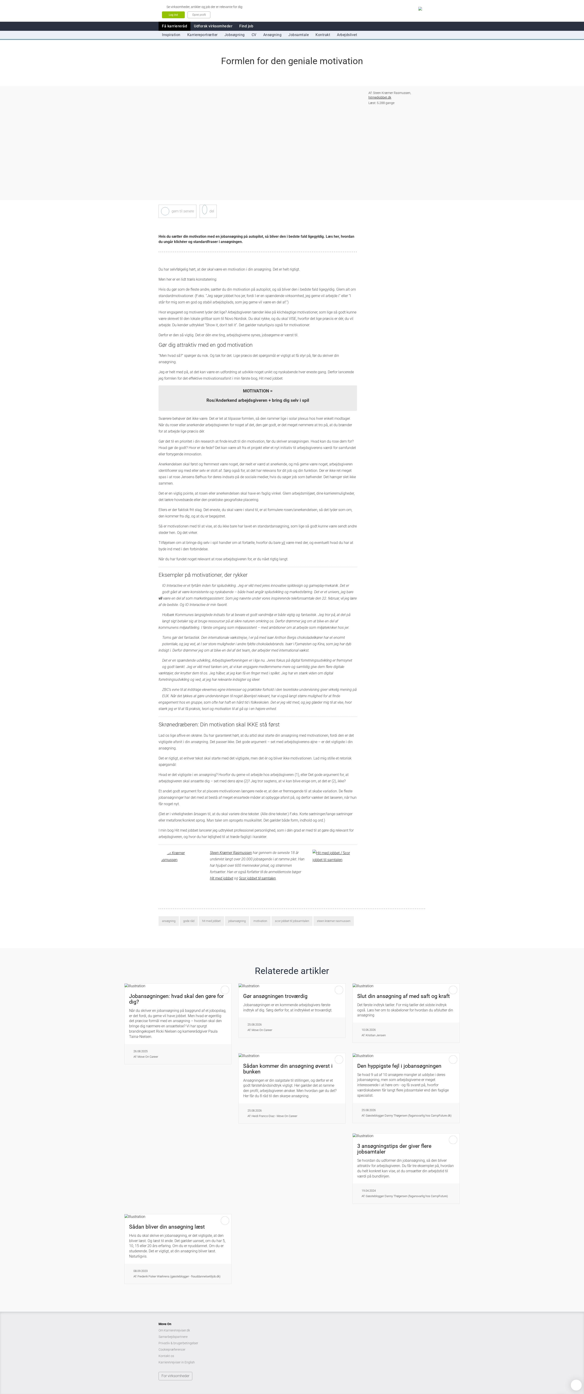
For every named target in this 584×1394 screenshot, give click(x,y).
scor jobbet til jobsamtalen (292, 921)
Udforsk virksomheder (213, 26)
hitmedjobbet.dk (379, 97)
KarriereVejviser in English (177, 1362)
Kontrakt (322, 35)
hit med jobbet (211, 921)
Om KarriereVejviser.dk (174, 1330)
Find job (246, 26)
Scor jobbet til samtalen (257, 878)
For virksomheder (175, 1376)
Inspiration (171, 35)
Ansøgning (272, 35)
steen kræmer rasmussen (333, 921)
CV (254, 35)
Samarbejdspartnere (173, 1337)
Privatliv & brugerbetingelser (178, 1343)
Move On (165, 1324)
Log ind (173, 14)
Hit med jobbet (221, 878)
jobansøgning (237, 921)
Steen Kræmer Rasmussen (231, 853)
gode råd (188, 921)
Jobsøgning (234, 35)
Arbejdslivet (347, 35)
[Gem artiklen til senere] (165, 211)
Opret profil (199, 14)
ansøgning (168, 921)
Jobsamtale (298, 35)
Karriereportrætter (202, 35)
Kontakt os (166, 1356)
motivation (260, 921)
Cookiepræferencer (172, 1349)
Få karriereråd (174, 26)
